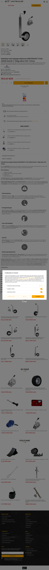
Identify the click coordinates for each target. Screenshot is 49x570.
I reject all (24, 296)
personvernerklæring (30, 277)
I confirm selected (11, 296)
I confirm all (38, 296)
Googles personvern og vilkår (23, 278)
